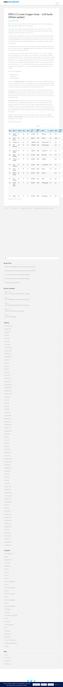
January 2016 (8, 418)
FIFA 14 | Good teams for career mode (14, 311)
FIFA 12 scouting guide (11, 316)
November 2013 (8, 495)
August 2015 (7, 434)
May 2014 (7, 480)
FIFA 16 (6, 584)
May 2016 (7, 406)
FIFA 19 (6, 603)
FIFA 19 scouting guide (10, 606)
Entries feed (7, 657)
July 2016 (7, 400)
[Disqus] (31, 231)
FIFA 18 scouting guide (10, 600)
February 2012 (8, 535)
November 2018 (8, 325)
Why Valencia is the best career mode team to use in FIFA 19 (20, 270)
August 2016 (7, 396)
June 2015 (7, 440)
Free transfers (8, 609)
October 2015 (8, 427)
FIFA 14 (6, 575)
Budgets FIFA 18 (8, 559)
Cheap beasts (7, 565)
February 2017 (8, 378)
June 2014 (7, 477)
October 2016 (8, 390)
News (6, 627)
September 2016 (8, 393)
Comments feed (8, 660)
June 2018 (7, 335)
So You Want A (8, 633)
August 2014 (7, 471)
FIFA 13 (6, 208)
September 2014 (8, 467)
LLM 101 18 (7, 621)
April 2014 (7, 483)
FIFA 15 (6, 578)
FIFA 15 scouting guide (10, 581)
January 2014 (8, 489)
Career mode (7, 562)
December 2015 (8, 421)
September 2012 (8, 526)
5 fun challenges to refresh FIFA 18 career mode (17, 299)
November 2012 (8, 520)
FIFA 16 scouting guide (10, 587)
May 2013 (7, 508)
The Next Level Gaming (10, 640)
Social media (7, 637)
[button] (57, 3)
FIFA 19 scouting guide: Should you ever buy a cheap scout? (20, 266)
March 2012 (7, 532)
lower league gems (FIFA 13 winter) (43, 208)
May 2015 (7, 443)
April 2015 (7, 446)
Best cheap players (9, 553)
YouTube (7, 646)
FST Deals (7, 612)
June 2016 (7, 403)
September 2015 (8, 430)
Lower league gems (25, 208)
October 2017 (8, 353)
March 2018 (7, 344)
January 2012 (8, 538)
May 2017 (7, 369)
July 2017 (7, 362)
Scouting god (8, 630)
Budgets (6, 556)
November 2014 (8, 461)
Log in (6, 654)
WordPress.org (8, 664)
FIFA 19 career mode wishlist (12, 282)
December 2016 (8, 384)
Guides (6, 618)
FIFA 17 (6, 590)
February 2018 (8, 347)
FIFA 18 (6, 596)
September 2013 (8, 501)
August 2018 (7, 332)
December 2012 (8, 517)
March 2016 (7, 412)
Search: (38, 126)
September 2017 (8, 356)
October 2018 (8, 329)
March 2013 (7, 511)
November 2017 (8, 350)
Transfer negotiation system (11, 643)
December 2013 (8, 492)
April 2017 (7, 372)
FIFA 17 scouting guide (10, 593)
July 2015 (7, 437)
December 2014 (8, 458)
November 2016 (8, 387)
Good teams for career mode (11, 615)
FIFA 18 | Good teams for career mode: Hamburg (17, 278)
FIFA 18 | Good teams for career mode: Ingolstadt (17, 274)
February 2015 (8, 452)
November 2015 (8, 424)
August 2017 (7, 359)
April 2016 (7, 409)
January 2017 (8, 381)
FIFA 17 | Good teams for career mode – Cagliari (17, 293)
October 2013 (8, 498)
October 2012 (8, 523)
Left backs (14, 208)
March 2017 (7, 375)
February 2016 (8, 415)
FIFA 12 (6, 569)
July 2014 (7, 474)
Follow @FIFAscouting (13, 20)
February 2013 (8, 514)
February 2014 (8, 486)
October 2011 (8, 545)
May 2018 (7, 338)
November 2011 (8, 542)
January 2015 (8, 455)
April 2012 (7, 529)
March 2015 (7, 449)
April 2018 (7, 341)
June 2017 (7, 366)
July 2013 (7, 504)
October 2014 (8, 464)
